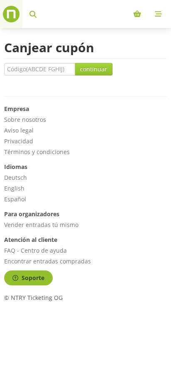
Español (15, 199)
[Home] (11, 14)
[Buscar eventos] (33, 14)
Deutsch (15, 177)
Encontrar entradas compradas (47, 261)
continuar (93, 69)
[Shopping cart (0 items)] (137, 14)
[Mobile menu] (158, 14)
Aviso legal (19, 130)
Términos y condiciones (37, 152)
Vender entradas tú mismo (41, 225)
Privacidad (18, 141)
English (14, 188)
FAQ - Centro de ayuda (35, 250)
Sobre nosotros (25, 119)
